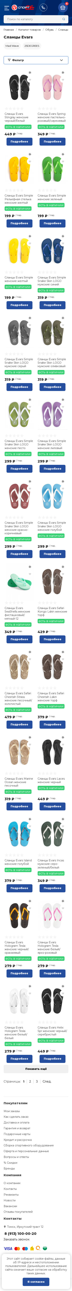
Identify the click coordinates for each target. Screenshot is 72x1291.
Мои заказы (12, 1111)
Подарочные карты (17, 1134)
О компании (12, 1183)
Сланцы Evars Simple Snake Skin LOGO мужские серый (19, 363)
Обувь (49, 29)
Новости (10, 1200)
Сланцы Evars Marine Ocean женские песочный (19, 782)
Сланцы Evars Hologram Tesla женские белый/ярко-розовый (49, 948)
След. (47, 1081)
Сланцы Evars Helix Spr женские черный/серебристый (52, 1031)
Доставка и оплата (16, 1122)
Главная (9, 29)
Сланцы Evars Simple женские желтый (19, 279)
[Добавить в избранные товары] (30, 80)
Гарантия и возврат (17, 1128)
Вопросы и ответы (16, 1157)
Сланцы (63, 29)
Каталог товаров (29, 29)
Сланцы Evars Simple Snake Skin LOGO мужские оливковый (52, 363)
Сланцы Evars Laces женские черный (51, 780)
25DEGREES (32, 45)
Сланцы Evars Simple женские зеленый (52, 197)
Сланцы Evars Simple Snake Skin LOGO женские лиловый (52, 444)
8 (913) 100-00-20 (43, 7)
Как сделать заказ (16, 1116)
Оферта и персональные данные (26, 1151)
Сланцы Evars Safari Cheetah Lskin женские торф (51, 697)
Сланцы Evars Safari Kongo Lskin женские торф (52, 611)
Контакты (10, 1189)
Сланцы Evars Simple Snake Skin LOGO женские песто (19, 444)
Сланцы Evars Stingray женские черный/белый (16, 117)
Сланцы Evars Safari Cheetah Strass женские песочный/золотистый (18, 699)
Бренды (9, 1168)
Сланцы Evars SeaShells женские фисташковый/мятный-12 (17, 613)
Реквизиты (11, 1194)
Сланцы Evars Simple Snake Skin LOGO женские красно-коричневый (19, 528)
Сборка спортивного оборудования (29, 1145)
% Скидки (10, 1162)
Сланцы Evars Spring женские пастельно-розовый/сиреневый (52, 117)
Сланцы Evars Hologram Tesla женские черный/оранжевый (17, 948)
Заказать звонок (17, 1239)
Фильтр (18, 60)
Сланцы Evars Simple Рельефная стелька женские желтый (19, 199)
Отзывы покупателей (18, 1211)
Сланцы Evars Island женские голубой (18, 862)
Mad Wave (12, 45)
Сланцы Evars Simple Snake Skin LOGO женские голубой (52, 526)
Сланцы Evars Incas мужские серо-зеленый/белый (51, 864)
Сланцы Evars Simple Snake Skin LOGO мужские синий (52, 281)
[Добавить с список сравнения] (30, 72)
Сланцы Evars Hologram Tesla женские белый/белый (16, 1033)
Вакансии (10, 1206)
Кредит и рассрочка (18, 1140)
